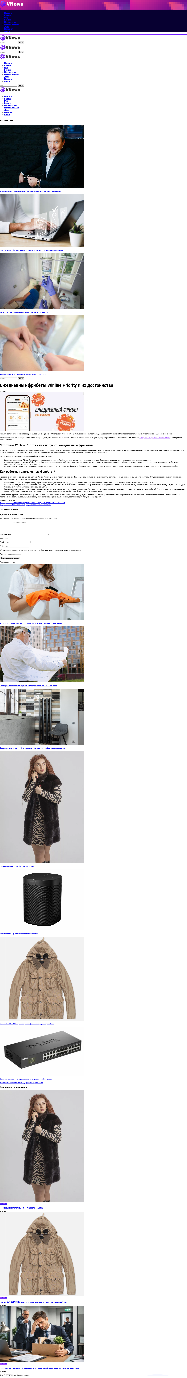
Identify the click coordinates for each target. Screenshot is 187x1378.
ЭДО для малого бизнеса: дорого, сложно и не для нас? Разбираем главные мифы (31, 250)
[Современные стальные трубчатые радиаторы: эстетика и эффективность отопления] (42, 744)
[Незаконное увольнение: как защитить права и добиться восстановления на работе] (42, 1362)
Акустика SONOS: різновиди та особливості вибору (19, 934)
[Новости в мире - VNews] (10, 59)
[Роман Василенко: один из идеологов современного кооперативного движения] (42, 188)
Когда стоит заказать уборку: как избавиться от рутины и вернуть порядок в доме (31, 623)
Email (2, 542)
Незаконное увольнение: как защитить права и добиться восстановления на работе (39, 1368)
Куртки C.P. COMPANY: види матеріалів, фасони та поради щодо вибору (27, 1024)
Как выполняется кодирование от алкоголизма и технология (23, 374)
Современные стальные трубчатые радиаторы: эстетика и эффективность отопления (32, 748)
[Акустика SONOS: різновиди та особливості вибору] (42, 930)
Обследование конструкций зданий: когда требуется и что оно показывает (28, 686)
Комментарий (6, 534)
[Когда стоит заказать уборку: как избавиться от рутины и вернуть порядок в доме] (42, 620)
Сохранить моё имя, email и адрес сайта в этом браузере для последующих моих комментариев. (42, 550)
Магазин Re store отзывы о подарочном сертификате (21, 1083)
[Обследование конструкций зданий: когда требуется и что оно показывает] (42, 682)
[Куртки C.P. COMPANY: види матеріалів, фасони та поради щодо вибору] (42, 1020)
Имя (2, 538)
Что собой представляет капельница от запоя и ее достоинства (24, 312)
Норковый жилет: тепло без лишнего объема (17, 866)
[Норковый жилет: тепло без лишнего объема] (42, 862)
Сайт (2, 546)
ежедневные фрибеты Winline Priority (154, 438)
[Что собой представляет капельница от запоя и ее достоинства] (42, 308)
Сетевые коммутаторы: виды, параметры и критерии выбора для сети (26, 1079)
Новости (3, 1204)
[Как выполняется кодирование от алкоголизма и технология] (42, 371)
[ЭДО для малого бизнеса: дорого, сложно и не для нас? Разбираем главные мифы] (42, 246)
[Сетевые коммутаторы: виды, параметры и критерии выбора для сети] (42, 1075)
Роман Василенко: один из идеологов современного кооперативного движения (30, 191)
